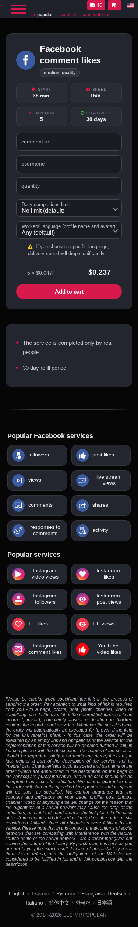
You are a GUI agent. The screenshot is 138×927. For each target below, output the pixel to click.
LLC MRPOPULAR (85, 915)
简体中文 (59, 903)
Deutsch (117, 893)
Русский (65, 893)
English (17, 893)
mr (42, 14)
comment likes (96, 14)
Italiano (34, 903)
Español (41, 893)
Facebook (67, 14)
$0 (99, 5)
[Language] (130, 5)
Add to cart (69, 291)
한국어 (83, 903)
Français (91, 893)
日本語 (104, 903)
